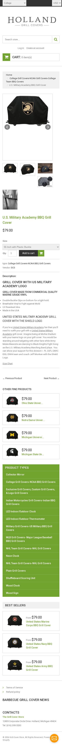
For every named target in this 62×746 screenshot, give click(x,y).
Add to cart (28, 253)
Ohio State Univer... (32, 403)
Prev (7, 127)
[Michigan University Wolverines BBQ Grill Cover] (12, 434)
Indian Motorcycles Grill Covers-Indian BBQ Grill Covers (30, 502)
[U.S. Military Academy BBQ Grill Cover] (27, 110)
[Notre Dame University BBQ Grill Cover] (12, 417)
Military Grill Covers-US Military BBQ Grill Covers (29, 528)
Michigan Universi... (33, 437)
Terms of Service (14, 687)
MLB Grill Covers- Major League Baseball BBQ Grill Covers (29, 539)
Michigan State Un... (33, 454)
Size (5, 241)
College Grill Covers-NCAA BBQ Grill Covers (29, 263)
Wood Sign (12, 593)
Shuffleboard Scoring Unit (20, 578)
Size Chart (8, 363)
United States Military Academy (28, 327)
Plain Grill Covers (16, 570)
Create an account (35, 48)
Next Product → (51, 378)
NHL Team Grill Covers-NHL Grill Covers (28, 548)
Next (48, 127)
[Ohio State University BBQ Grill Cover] (12, 400)
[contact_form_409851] (54, 738)
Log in (21, 48)
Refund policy (13, 692)
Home (9, 75)
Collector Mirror (15, 474)
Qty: (4, 253)
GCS (13, 267)
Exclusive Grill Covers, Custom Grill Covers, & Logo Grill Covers (30, 491)
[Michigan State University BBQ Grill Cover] (12, 451)
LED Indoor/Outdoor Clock (21, 511)
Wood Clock (13, 585)
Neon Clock (12, 555)
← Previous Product (12, 378)
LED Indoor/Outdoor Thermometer (25, 519)
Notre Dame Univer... (33, 420)
